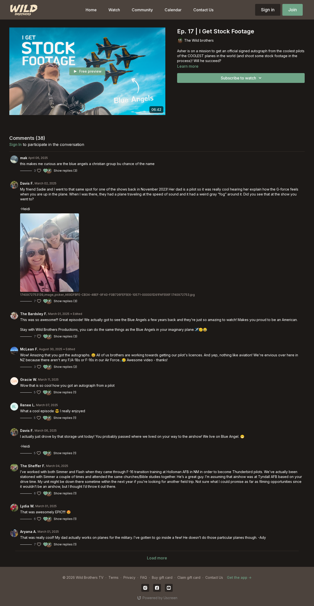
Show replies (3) (65, 170)
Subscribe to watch (238, 78)
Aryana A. (28, 531)
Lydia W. (27, 506)
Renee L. (27, 405)
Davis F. (27, 183)
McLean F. (29, 349)
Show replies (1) (64, 392)
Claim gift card (188, 577)
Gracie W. (28, 379)
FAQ (143, 577)
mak (23, 158)
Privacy (129, 577)
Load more (157, 557)
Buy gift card (162, 577)
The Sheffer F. (32, 466)
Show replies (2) (65, 367)
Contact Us (214, 577)
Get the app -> (239, 577)
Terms (113, 577)
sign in (15, 144)
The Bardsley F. (33, 314)
